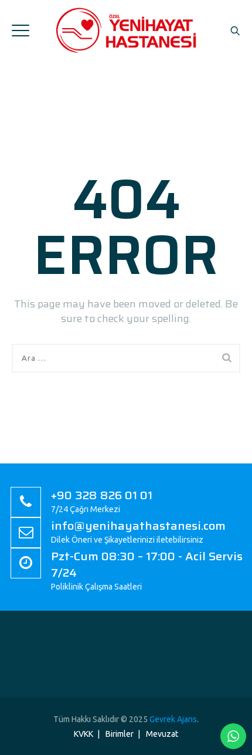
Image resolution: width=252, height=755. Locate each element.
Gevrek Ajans (173, 719)
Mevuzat (162, 734)
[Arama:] (126, 358)
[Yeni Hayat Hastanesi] (126, 30)
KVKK (83, 734)
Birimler (119, 734)
